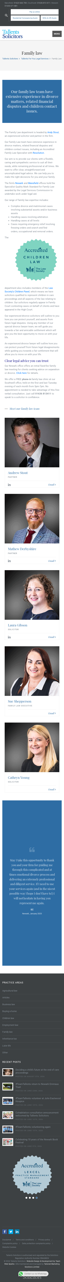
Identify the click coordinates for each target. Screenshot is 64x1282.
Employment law (10, 1025)
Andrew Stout (18, 472)
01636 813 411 (43, 3)
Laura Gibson (17, 625)
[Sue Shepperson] (32, 671)
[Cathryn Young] (32, 747)
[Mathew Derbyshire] (32, 518)
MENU (57, 34)
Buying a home (9, 1011)
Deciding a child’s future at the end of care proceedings (37, 1071)
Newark (19, 183)
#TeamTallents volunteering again (33, 1127)
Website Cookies (9, 1247)
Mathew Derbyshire (22, 549)
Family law (7, 1032)
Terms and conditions (25, 1240)
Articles (5, 997)
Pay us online (35, 12)
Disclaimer (6, 1240)
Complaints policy (10, 1243)
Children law (8, 1018)
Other (5, 1052)
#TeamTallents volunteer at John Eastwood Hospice (38, 1100)
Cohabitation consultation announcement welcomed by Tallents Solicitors (37, 1114)
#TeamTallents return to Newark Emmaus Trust (37, 1086)
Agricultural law (9, 990)
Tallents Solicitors (10, 58)
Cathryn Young (19, 777)
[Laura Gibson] (32, 595)
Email (51, 484)
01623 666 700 (20, 3)
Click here (21, 373)
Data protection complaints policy (36, 1243)
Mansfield (33, 183)
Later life (6, 1045)
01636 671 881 (11, 6)
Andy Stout (53, 132)
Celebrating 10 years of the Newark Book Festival (37, 1141)
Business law (8, 1004)
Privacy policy (44, 1240)
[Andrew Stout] (32, 442)
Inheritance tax (9, 1038)
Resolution (38, 152)
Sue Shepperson (19, 701)
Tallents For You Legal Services (35, 58)
